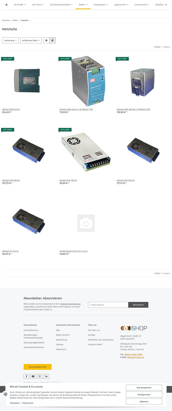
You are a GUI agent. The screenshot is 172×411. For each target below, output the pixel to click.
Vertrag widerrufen (37, 367)
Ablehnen (144, 401)
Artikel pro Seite (29, 40)
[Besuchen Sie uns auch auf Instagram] (39, 376)
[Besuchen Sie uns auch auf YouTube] (33, 376)
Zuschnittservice (31, 330)
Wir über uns (94, 330)
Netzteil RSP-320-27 (68, 180)
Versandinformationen (34, 347)
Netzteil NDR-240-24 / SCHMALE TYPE (76, 109)
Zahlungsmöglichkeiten (34, 342)
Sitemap (59, 344)
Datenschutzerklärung (71, 304)
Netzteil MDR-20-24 (11, 109)
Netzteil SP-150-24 (10, 251)
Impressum (14, 403)
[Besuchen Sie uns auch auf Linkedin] (46, 376)
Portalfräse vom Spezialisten (101, 339)
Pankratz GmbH (95, 344)
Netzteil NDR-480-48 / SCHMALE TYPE (133, 109)
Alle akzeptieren (144, 387)
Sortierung (9, 40)
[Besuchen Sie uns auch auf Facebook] (26, 376)
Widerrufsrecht (63, 335)
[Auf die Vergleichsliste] (44, 59)
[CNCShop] (6, 4)
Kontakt (91, 335)
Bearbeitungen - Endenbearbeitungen (33, 336)
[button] (164, 4)
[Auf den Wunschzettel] (51, 59)
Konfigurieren (144, 394)
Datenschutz (27, 403)
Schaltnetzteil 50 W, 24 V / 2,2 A (73, 251)
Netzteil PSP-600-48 (11, 180)
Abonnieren (138, 305)
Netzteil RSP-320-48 (125, 180)
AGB (58, 330)
